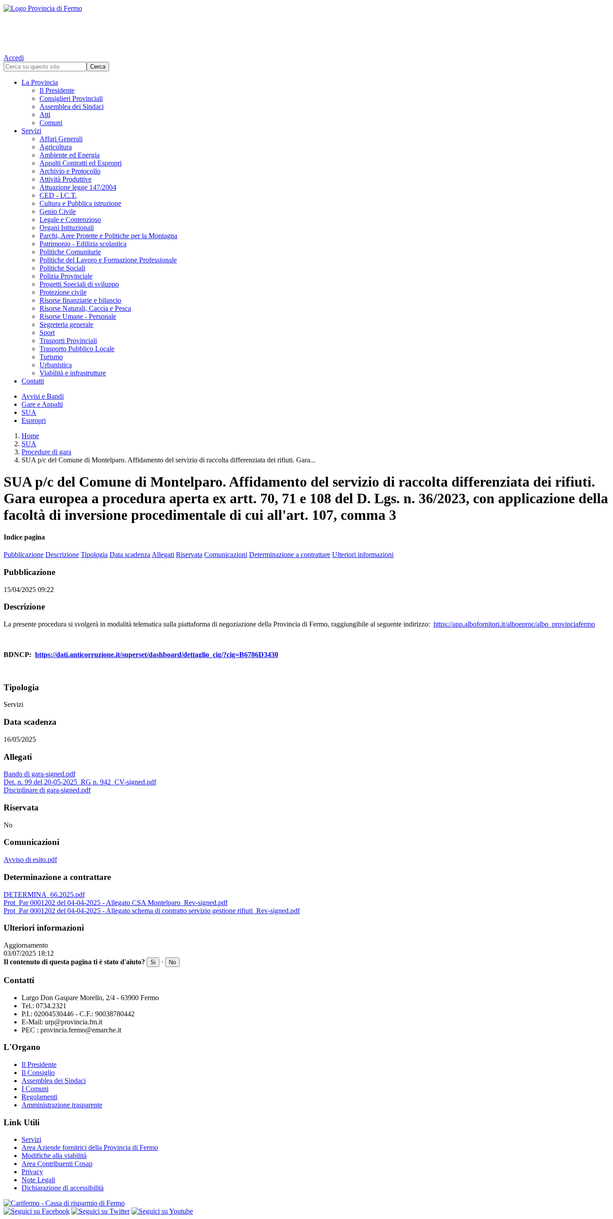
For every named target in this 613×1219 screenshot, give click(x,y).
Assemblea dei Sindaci (71, 106)
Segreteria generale (66, 324)
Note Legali (38, 1180)
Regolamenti (39, 1097)
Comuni (50, 122)
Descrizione (62, 554)
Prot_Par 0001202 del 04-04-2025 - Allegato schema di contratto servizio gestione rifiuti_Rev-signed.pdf (152, 910)
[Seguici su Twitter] (100, 1211)
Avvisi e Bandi (43, 396)
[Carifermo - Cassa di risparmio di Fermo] (306, 1203)
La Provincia (40, 82)
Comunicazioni (225, 554)
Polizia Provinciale (65, 276)
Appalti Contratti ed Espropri (80, 163)
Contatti (33, 381)
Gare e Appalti (42, 404)
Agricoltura (55, 147)
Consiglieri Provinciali (71, 98)
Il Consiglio (38, 1072)
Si (153, 962)
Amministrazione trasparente (62, 1105)
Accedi (14, 57)
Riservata (189, 554)
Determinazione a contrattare (289, 554)
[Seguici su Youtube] (162, 1211)
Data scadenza (129, 554)
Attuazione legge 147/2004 (77, 187)
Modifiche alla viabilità (54, 1155)
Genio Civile (57, 211)
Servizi (31, 131)
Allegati (163, 554)
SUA (29, 412)
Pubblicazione (24, 554)
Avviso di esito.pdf (30, 859)
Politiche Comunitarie (70, 252)
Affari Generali (61, 139)
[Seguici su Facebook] (37, 1211)
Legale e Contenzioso (70, 219)
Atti (44, 114)
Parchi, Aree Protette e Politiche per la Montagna (108, 235)
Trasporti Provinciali (68, 340)
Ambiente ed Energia (69, 155)
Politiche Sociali (62, 268)
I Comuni (35, 1089)
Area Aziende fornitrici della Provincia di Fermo (90, 1147)
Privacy (32, 1171)
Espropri (34, 420)
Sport (47, 332)
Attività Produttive (65, 179)
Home (30, 436)
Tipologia (94, 554)
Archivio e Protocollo (70, 171)
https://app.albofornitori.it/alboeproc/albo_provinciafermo (514, 624)
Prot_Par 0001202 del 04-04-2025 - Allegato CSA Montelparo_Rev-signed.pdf (116, 902)
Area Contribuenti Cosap (57, 1163)
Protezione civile (63, 292)
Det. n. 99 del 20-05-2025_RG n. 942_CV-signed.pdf (80, 782)
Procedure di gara (46, 452)
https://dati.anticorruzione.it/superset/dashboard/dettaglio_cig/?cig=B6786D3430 (156, 654)
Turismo (51, 357)
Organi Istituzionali (66, 227)
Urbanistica (55, 365)
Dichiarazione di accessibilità (63, 1188)
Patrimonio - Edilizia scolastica (83, 244)
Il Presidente (56, 90)
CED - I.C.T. (58, 195)
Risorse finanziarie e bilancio (80, 300)
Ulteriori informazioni (363, 554)
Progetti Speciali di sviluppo (79, 284)
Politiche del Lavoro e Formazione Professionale (108, 260)
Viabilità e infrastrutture (72, 373)
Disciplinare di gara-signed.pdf (47, 790)
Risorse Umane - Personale (77, 316)
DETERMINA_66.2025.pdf (44, 894)
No (172, 962)
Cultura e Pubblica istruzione (80, 203)
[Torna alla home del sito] (306, 26)
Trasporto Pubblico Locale (76, 349)
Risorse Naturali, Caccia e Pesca (85, 308)
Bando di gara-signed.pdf (39, 774)
